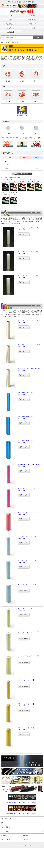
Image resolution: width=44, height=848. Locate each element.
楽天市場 (25, 839)
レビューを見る (5, 827)
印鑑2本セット (33, 20)
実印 (11, 16)
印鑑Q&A (3, 823)
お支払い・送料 (5, 839)
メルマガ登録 (5, 831)
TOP (2, 42)
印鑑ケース (33, 24)
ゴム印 (33, 28)
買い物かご (4, 835)
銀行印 (33, 16)
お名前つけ (11, 32)
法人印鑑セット (11, 24)
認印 (11, 20)
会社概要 (25, 835)
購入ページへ (23, 234)
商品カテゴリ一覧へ (6, 819)
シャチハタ (11, 28)
